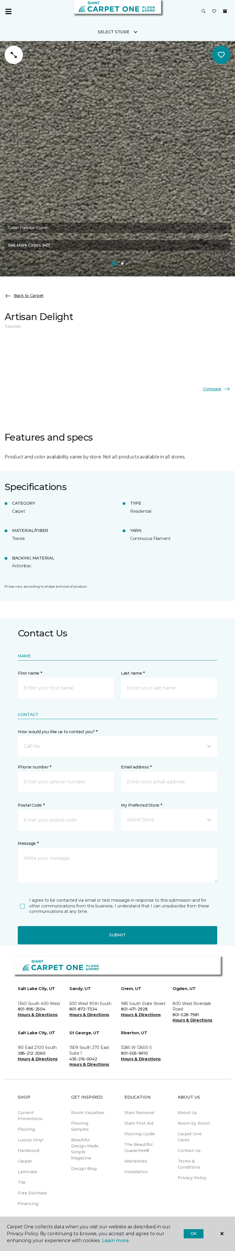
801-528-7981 (186, 1014)
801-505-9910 (134, 1053)
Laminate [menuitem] (27, 1171)
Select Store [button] (114, 31)
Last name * (133, 673)
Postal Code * (31, 805)
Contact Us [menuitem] (189, 1150)
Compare (212, 389)
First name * (30, 673)
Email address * (136, 767)
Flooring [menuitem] (26, 1129)
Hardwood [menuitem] (28, 1150)
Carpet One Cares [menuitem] (190, 1136)
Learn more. (116, 1240)
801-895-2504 (31, 1009)
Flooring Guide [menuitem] (139, 1133)
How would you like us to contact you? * (57, 732)
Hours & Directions (38, 1014)
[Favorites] (214, 11)
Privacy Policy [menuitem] (192, 1177)
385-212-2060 (32, 1053)
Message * (28, 843)
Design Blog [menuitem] (84, 1168)
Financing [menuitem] (28, 1203)
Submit (117, 935)
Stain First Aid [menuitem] (138, 1123)
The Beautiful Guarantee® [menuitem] (138, 1147)
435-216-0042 (83, 1059)
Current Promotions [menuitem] (30, 1115)
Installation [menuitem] (136, 1171)
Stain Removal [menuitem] (139, 1112)
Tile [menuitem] (22, 1182)
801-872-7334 (83, 1009)
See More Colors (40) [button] (29, 245)
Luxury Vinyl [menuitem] (30, 1139)
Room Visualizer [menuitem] (88, 1112)
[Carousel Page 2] (122, 263)
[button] (203, 11)
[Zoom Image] (14, 55)
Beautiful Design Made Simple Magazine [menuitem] (85, 1149)
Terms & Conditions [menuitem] (189, 1164)
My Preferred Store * (141, 805)
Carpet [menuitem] (25, 1161)
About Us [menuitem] (187, 1112)
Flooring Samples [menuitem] (80, 1126)
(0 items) (225, 11)
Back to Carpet (29, 295)
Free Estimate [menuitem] (32, 1193)
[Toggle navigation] (8, 11)
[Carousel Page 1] (113, 263)
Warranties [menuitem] (135, 1161)
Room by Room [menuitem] (194, 1123)
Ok (194, 1233)
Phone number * (34, 767)
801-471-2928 (134, 1009)
